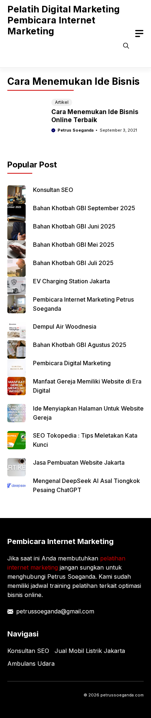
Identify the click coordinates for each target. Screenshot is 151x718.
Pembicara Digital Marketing (72, 363)
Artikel (62, 102)
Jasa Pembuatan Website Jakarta (79, 462)
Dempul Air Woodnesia (64, 326)
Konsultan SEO (53, 189)
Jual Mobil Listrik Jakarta (90, 650)
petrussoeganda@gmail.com (55, 611)
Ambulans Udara (31, 663)
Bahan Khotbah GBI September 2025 (84, 208)
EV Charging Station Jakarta (71, 281)
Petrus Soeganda (75, 130)
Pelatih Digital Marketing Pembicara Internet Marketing (63, 20)
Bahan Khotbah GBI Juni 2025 (74, 226)
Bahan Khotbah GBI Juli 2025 (73, 263)
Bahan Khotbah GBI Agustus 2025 (79, 344)
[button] (126, 46)
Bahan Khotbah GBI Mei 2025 (73, 244)
